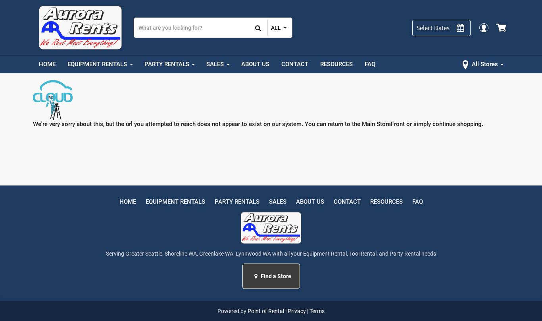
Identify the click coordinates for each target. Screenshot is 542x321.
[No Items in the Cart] (501, 27)
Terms (317, 311)
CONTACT (347, 201)
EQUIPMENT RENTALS (175, 201)
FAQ (417, 201)
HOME (127, 201)
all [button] (276, 28)
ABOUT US (310, 201)
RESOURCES (386, 201)
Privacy (297, 311)
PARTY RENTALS (237, 201)
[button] (256, 276)
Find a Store (275, 276)
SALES (277, 201)
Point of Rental (266, 311)
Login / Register (483, 27)
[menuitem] (47, 64)
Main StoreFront (383, 124)
